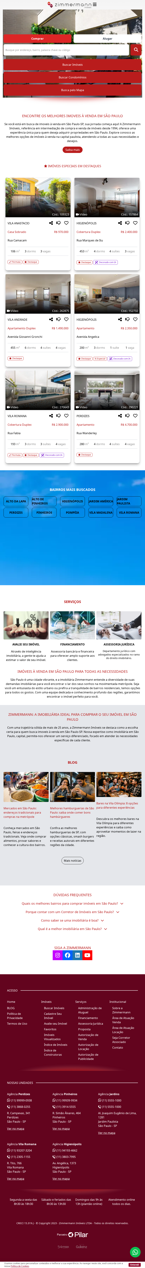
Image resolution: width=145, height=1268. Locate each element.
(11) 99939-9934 (66, 1100)
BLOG (11, 1008)
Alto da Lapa (16, 501)
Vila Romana (129, 513)
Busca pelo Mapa (72, 90)
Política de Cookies (20, 1266)
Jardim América (101, 501)
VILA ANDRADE (17, 320)
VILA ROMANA (17, 416)
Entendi (134, 1264)
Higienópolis (72, 501)
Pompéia (72, 513)
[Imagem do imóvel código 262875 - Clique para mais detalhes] (38, 294)
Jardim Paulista (123, 501)
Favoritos (50, 1029)
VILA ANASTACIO (19, 223)
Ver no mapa (15, 1129)
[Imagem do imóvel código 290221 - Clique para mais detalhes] (107, 390)
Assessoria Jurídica (90, 1024)
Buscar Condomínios (72, 77)
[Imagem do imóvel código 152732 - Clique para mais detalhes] (107, 294)
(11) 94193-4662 (66, 1150)
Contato (117, 1048)
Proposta (84, 1029)
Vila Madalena (100, 513)
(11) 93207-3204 (21, 1150)
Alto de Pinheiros (40, 501)
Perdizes (16, 513)
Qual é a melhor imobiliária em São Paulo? (70, 929)
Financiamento (88, 1018)
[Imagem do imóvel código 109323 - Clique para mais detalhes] (38, 197)
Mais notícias (72, 861)
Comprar (37, 39)
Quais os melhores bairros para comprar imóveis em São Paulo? (70, 903)
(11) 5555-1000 (111, 1100)
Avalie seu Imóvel (55, 1024)
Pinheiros (44, 513)
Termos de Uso (17, 1024)
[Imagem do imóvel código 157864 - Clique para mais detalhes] (107, 197)
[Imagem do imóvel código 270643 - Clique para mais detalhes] (38, 390)
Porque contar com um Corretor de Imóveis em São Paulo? (70, 912)
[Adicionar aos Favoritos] (66, 223)
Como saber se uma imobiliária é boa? (70, 920)
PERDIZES (83, 416)
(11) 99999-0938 (21, 1100)
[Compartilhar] (51, 223)
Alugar (107, 39)
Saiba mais (72, 150)
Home (11, 1002)
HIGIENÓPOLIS (87, 223)
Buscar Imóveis (72, 65)
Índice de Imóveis (55, 1045)
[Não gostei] (58, 223)
